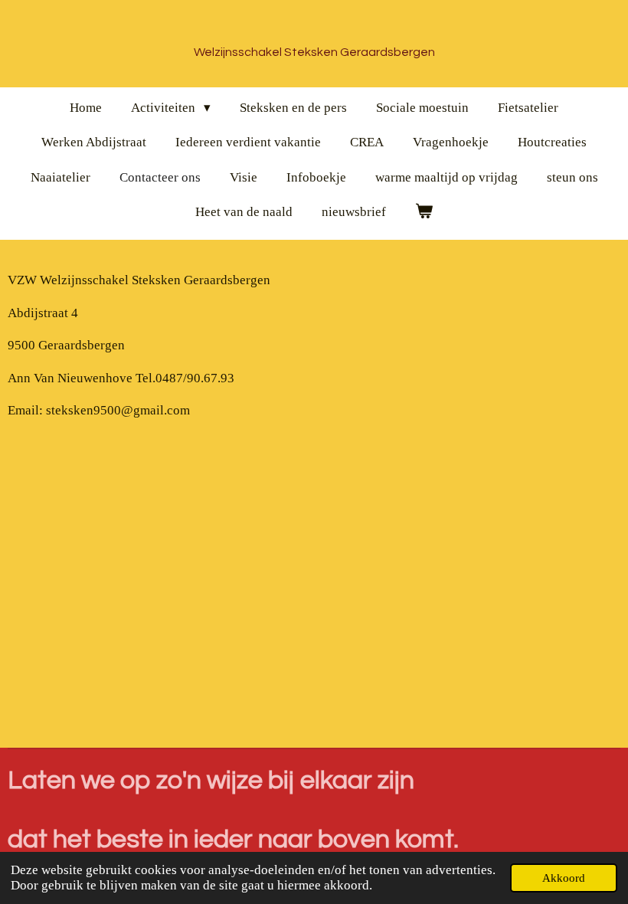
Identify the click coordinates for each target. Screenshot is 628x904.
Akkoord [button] (563, 877)
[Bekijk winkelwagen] (424, 212)
